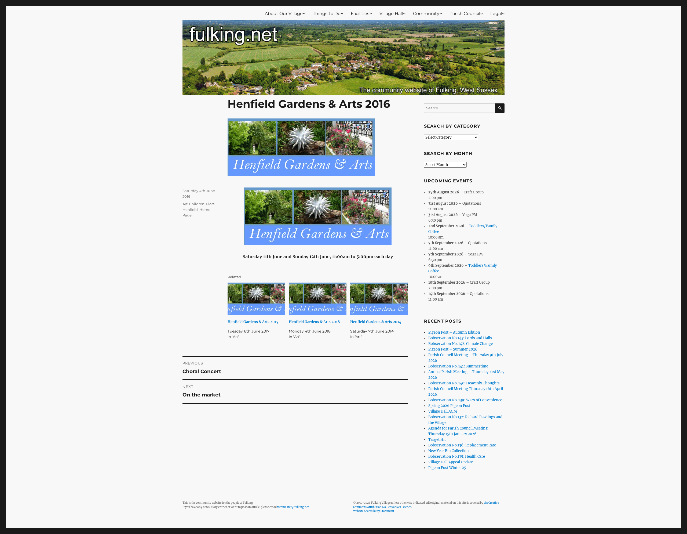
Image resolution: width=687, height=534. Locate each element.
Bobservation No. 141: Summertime (458, 366)
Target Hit (437, 439)
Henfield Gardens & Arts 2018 (314, 322)
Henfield (190, 209)
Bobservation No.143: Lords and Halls (460, 338)
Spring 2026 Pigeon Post (449, 405)
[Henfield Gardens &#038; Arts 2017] (256, 299)
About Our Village (284, 13)
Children (196, 204)
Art (185, 204)
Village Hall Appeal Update (450, 462)
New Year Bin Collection (448, 451)
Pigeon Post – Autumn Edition (454, 332)
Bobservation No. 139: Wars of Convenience (465, 400)
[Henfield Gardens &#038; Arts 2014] (379, 299)
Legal (496, 13)
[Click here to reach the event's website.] (318, 216)
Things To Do (327, 13)
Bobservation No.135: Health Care (456, 456)
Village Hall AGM (442, 411)
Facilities (360, 13)
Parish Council (465, 13)
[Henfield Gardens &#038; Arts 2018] (317, 299)
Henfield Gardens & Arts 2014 (375, 322)
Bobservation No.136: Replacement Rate (462, 445)
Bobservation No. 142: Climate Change (460, 343)
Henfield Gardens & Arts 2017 (253, 322)
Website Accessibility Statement (373, 511)
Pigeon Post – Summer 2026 (452, 349)
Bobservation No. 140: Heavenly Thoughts (464, 383)
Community (426, 13)
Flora (210, 204)
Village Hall (391, 13)
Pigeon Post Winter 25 (447, 468)
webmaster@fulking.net (293, 507)
